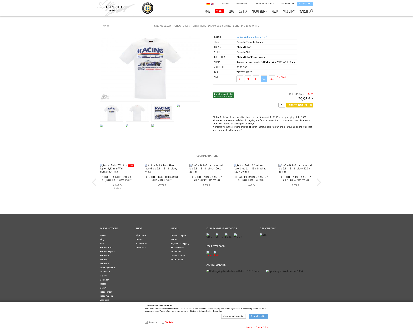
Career (243, 11)
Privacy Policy (177, 247)
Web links (289, 11)
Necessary (153, 322)
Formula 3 (104, 255)
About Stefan (259, 11)
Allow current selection (233, 316)
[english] (212, 4)
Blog (231, 11)
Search (303, 11)
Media (275, 11)
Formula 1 (104, 263)
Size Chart (281, 77)
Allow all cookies (258, 316)
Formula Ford (106, 247)
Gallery (103, 288)
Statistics (170, 322)
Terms (174, 239)
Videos (103, 284)
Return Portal (177, 259)
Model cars (141, 247)
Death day (104, 280)
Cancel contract (178, 255)
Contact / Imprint (178, 235)
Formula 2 (104, 259)
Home (207, 11)
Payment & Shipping (180, 243)
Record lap (105, 271)
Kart (102, 243)
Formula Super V (107, 251)
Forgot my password (264, 4)
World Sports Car (107, 267)
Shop (219, 11)
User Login (242, 4)
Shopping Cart (297, 4)
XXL (264, 79)
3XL (272, 79)
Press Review (106, 292)
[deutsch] (208, 4)
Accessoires (141, 243)
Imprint (249, 327)
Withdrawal (176, 251)
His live (103, 276)
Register (225, 4)
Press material (106, 296)
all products (141, 235)
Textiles (105, 26)
